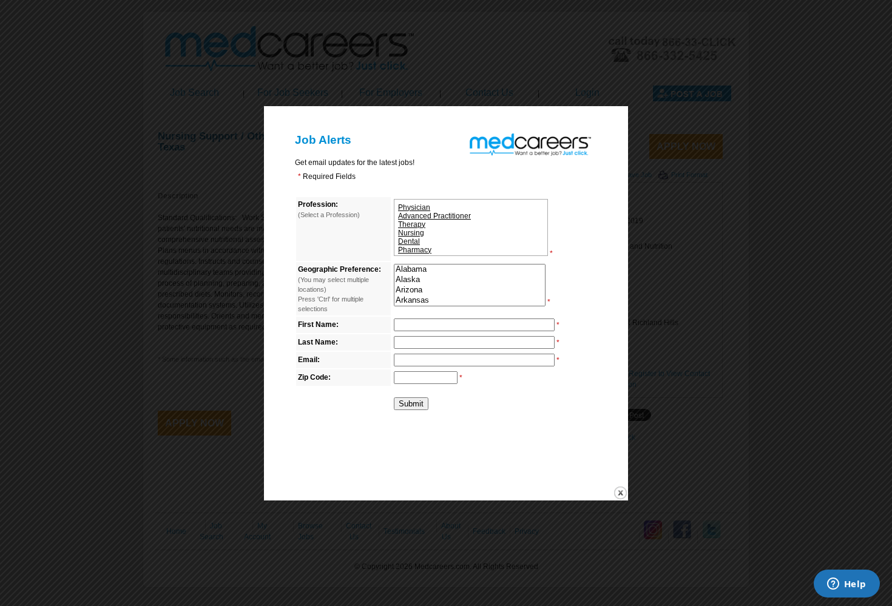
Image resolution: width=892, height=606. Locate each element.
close (620, 492)
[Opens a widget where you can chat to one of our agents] (846, 585)
